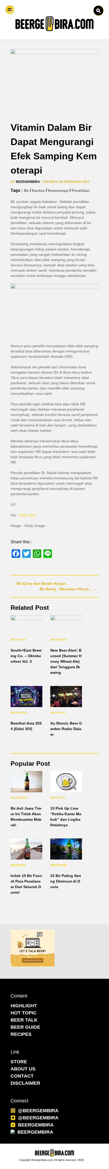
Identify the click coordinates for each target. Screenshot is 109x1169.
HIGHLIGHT (24, 1005)
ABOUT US (23, 1068)
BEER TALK (24, 1020)
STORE (19, 1061)
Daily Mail (27, 515)
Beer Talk (18, 639)
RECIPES (21, 1034)
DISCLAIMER (25, 1083)
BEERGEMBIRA (36, 1125)
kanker (38, 190)
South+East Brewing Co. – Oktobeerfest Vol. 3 (26, 656)
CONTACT (22, 1076)
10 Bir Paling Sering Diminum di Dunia (65, 881)
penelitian (81, 190)
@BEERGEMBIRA (38, 1110)
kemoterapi (58, 190)
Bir (26, 190)
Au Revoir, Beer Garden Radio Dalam (66, 728)
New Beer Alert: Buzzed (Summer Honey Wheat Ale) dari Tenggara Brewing (65, 661)
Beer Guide (58, 639)
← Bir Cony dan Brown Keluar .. (40, 583)
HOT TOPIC (24, 1012)
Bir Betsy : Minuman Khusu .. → (68, 589)
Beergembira (28, 182)
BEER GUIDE (25, 1027)
